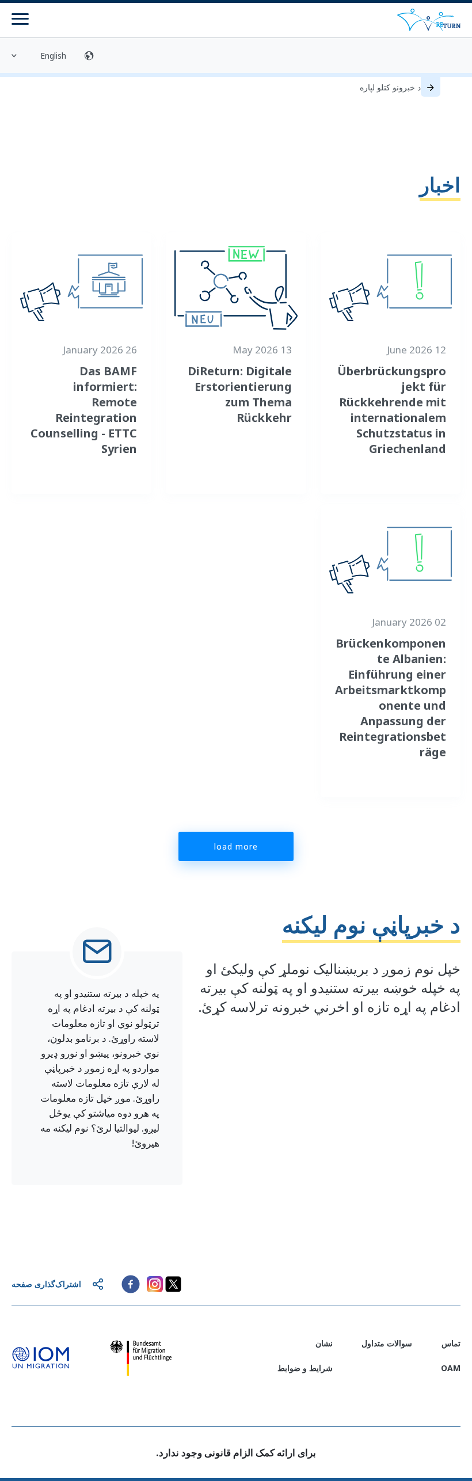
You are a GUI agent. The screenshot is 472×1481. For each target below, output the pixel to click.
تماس (450, 1343)
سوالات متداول (386, 1343)
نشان (324, 1343)
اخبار (440, 184)
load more (236, 846)
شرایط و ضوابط (305, 1367)
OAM (450, 1367)
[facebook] (130, 1284)
